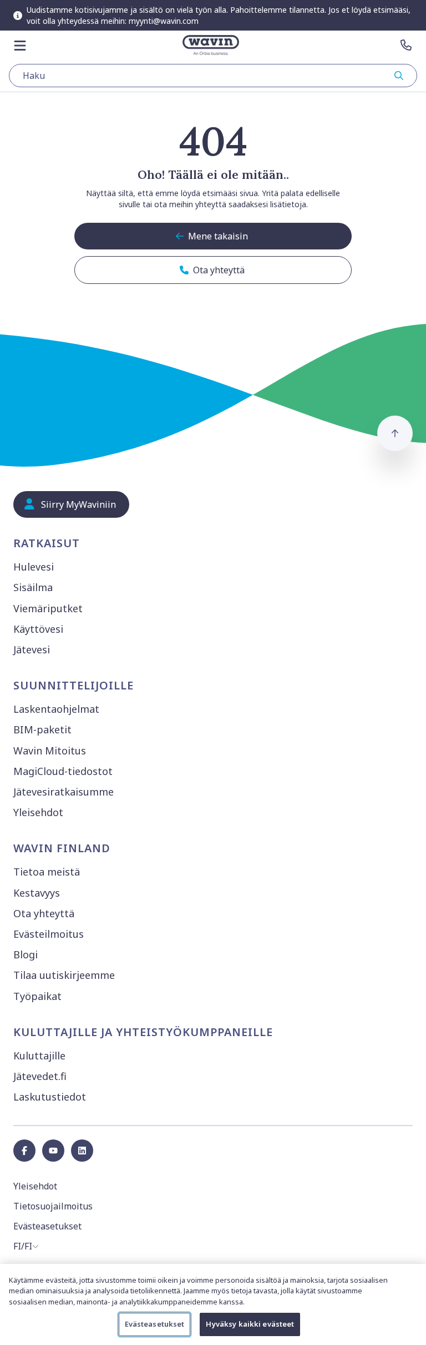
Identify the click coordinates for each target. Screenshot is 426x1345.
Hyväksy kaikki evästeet (250, 1324)
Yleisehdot (38, 812)
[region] (213, 1304)
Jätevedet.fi (40, 1076)
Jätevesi (31, 649)
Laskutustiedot (49, 1096)
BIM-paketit (42, 729)
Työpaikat (37, 996)
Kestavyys (36, 892)
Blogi (25, 954)
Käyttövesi (38, 629)
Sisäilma (33, 587)
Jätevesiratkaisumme (63, 791)
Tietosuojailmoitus (53, 1206)
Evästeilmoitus (48, 934)
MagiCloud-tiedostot (63, 771)
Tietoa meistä (46, 871)
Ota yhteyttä (43, 913)
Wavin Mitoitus (49, 750)
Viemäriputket (48, 608)
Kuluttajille (39, 1055)
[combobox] (213, 75)
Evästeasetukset (155, 1324)
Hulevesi (33, 566)
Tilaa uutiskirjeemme (64, 975)
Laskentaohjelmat (56, 709)
